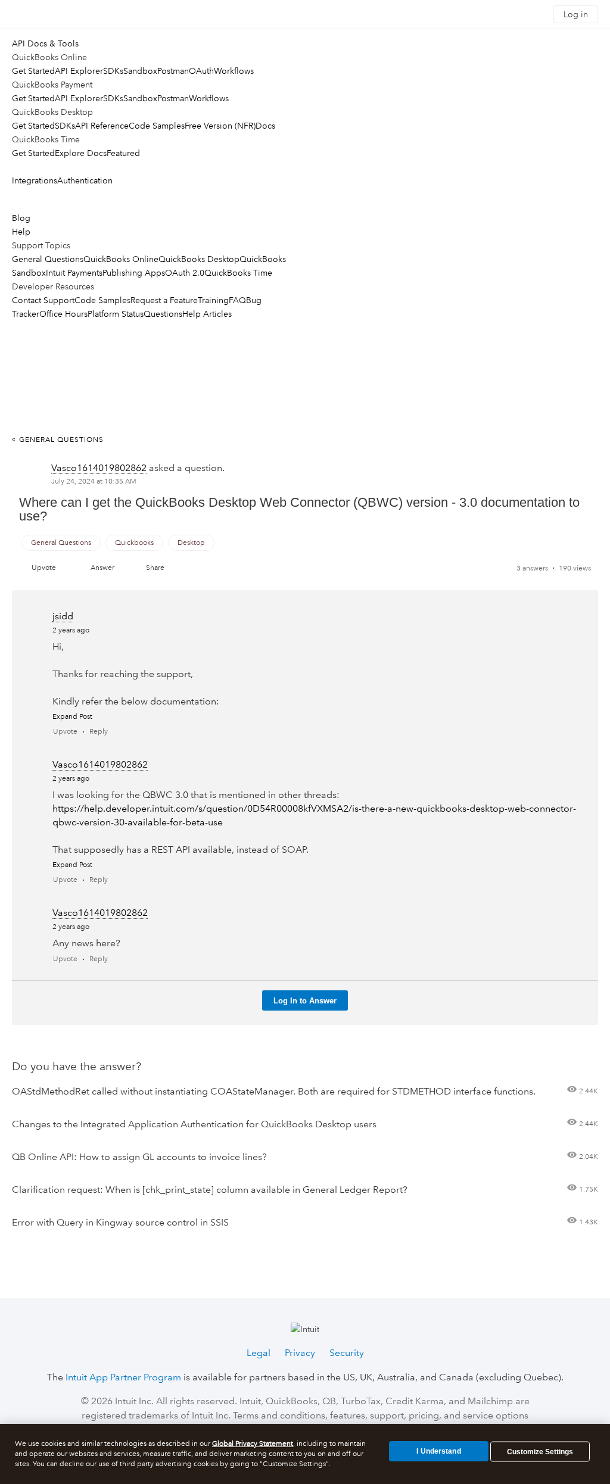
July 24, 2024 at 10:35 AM (93, 481)
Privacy (300, 1352)
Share (155, 567)
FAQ (237, 300)
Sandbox (140, 71)
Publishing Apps (133, 272)
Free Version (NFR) (220, 125)
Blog (21, 218)
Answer (102, 567)
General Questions (47, 259)
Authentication (85, 180)
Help (21, 231)
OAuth (201, 71)
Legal (258, 1352)
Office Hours (63, 313)
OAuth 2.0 (184, 272)
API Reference (102, 125)
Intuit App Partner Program (123, 1377)
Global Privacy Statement (252, 1443)
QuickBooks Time (238, 272)
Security (346, 1352)
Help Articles (207, 313)
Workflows (234, 71)
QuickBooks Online (120, 259)
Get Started (33, 71)
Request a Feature (164, 300)
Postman (173, 71)
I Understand (438, 1451)
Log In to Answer (305, 1000)
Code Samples (157, 125)
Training (213, 300)
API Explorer (79, 71)
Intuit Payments (74, 272)
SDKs (113, 71)
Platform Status (116, 313)
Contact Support (43, 300)
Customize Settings (540, 1452)
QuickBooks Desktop (198, 259)
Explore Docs (81, 153)
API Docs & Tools (45, 43)
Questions (163, 313)
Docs (265, 125)
